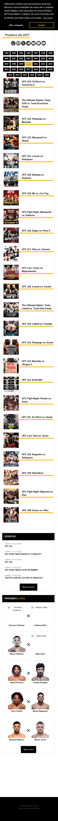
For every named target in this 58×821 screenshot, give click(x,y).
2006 (50, 58)
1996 (28, 53)
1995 (21, 53)
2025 (39, 75)
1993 (6, 53)
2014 (6, 69)
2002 (21, 58)
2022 (17, 75)
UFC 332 (8, 562)
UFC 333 (8, 546)
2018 (36, 69)
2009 (21, 64)
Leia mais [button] (47, 18)
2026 (47, 75)
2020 (50, 69)
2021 (10, 75)
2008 (14, 64)
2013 (50, 64)
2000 (6, 58)
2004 (36, 58)
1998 (43, 53)
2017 (28, 69)
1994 (14, 53)
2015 (14, 69)
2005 (43, 58)
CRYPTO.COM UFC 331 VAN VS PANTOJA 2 (24, 578)
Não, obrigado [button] (16, 25)
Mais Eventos (28, 587)
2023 (25, 75)
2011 (36, 64)
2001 (14, 58)
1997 (36, 53)
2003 (28, 58)
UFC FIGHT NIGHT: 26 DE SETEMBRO (21, 570)
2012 (43, 64)
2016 (21, 69)
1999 (50, 53)
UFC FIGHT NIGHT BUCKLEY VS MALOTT (23, 554)
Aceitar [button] (41, 25)
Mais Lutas (28, 749)
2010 (29, 64)
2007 (7, 64)
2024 (32, 75)
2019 (43, 69)
